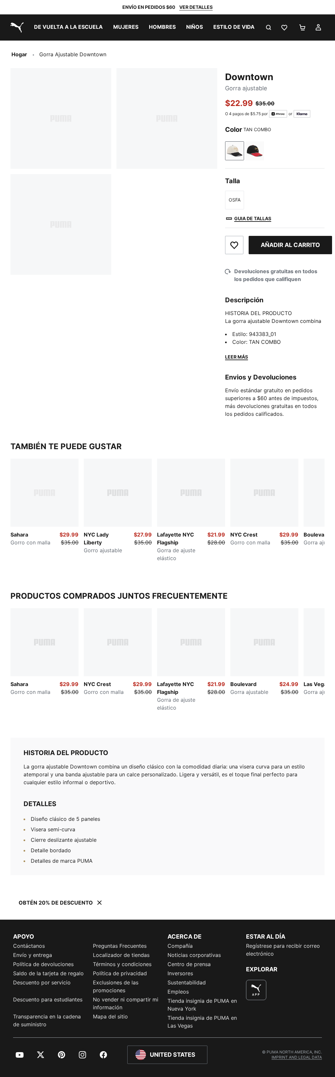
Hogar (19, 54)
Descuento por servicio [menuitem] (42, 982)
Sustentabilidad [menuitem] (187, 982)
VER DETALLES (196, 7)
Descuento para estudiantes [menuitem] (47, 999)
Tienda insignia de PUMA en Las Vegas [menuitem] (202, 1022)
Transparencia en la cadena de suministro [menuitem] (47, 1020)
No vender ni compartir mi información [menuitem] (125, 1003)
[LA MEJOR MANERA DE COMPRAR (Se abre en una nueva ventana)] (256, 990)
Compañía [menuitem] (180, 946)
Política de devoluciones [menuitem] (43, 964)
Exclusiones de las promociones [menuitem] (115, 986)
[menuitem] (68, 27)
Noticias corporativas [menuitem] (194, 955)
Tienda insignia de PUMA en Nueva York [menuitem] (202, 1005)
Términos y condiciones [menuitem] (122, 964)
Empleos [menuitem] (178, 991)
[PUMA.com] (15, 27)
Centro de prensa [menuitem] (189, 964)
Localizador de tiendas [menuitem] (121, 955)
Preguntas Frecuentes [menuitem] (120, 946)
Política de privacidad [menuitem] (120, 973)
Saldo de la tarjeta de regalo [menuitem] (48, 973)
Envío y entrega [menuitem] (32, 955)
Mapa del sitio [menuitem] (110, 1016)
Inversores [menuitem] (180, 973)
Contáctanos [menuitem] (29, 946)
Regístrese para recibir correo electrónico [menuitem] (283, 950)
